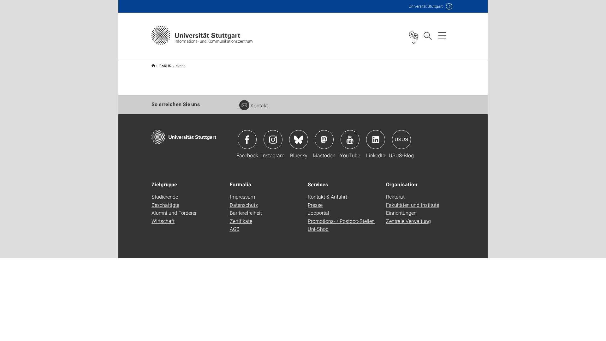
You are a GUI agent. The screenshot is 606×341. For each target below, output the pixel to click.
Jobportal (318, 212)
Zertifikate (241, 221)
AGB (235, 228)
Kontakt (259, 105)
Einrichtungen (401, 212)
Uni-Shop (318, 228)
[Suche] (427, 35)
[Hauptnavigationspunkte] (442, 35)
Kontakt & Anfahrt (327, 196)
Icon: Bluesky (298, 139)
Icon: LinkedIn (375, 139)
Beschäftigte (165, 204)
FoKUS (165, 65)
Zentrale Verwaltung (408, 221)
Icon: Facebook (247, 139)
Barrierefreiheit (246, 212)
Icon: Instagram (273, 139)
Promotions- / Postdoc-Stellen (341, 221)
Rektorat (395, 196)
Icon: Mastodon (324, 139)
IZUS (153, 65)
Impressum (242, 196)
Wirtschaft (163, 221)
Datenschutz (244, 204)
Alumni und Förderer (174, 212)
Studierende (165, 196)
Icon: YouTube (350, 139)
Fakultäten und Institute (412, 204)
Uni (426, 6)
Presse (315, 204)
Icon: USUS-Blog (401, 139)
